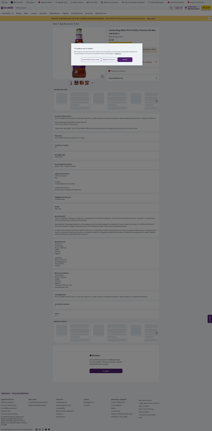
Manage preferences (109, 59)
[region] (107, 54)
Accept (125, 59)
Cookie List (118, 53)
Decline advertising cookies (91, 59)
